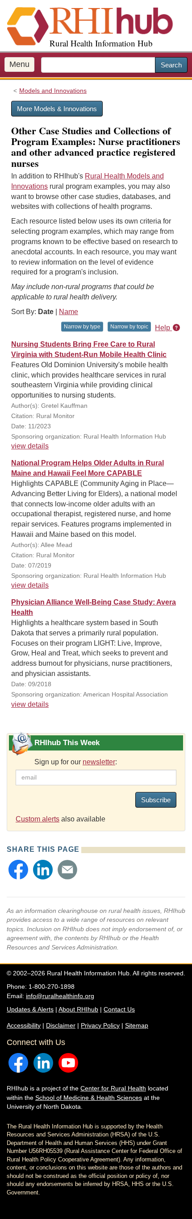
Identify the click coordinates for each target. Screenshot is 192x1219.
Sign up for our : (75, 762)
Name (68, 311)
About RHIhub (78, 1009)
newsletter (99, 762)
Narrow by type (82, 326)
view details (30, 446)
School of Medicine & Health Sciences (88, 1097)
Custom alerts (37, 819)
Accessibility (24, 1025)
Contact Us (119, 1009)
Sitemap (136, 1025)
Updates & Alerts (30, 1009)
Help (163, 328)
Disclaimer (60, 1025)
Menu (19, 64)
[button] (18, 869)
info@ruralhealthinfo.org (60, 995)
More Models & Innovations (57, 108)
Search (171, 65)
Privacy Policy (100, 1025)
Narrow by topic (129, 326)
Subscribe (156, 800)
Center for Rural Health (113, 1088)
